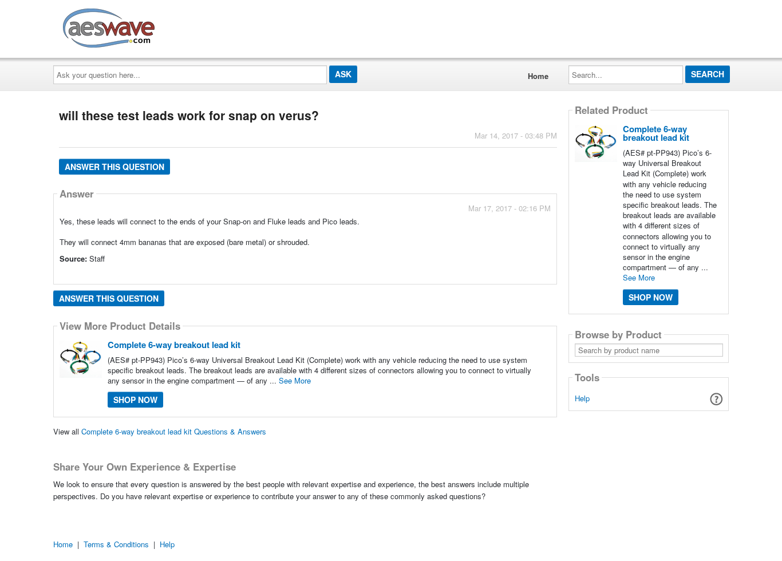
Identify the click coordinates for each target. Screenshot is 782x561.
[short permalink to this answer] (448, 274)
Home (538, 75)
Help (582, 398)
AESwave (193, 26)
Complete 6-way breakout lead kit (174, 344)
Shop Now (135, 399)
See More (295, 380)
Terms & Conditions (116, 544)
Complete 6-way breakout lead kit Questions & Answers (173, 431)
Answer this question (114, 166)
